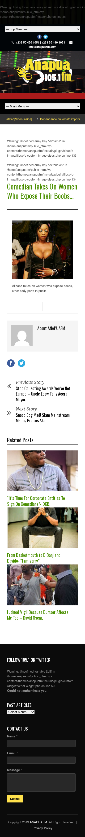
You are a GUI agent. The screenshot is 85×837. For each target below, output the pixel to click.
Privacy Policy (42, 828)
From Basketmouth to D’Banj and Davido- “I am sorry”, (33, 557)
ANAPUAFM (38, 822)
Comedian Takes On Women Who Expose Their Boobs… (42, 191)
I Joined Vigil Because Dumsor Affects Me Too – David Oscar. (37, 614)
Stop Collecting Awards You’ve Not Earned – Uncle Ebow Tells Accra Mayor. (43, 393)
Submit (15, 799)
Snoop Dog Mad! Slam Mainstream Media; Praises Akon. (43, 417)
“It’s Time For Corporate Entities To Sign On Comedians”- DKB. (36, 500)
